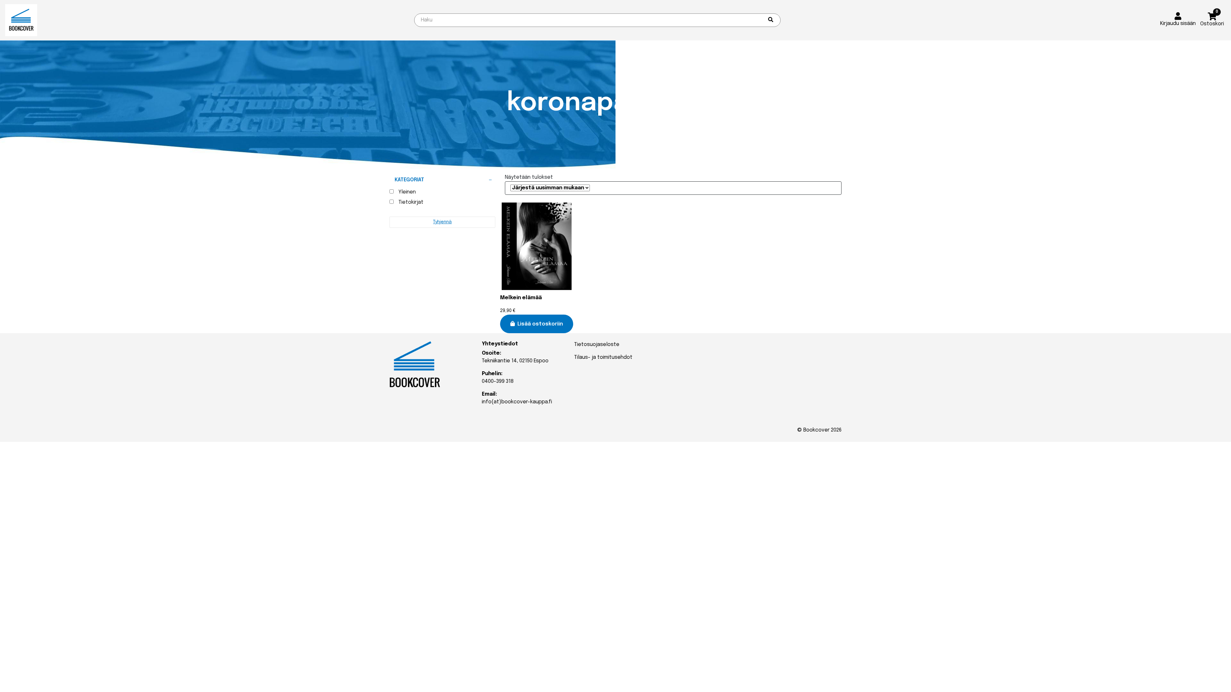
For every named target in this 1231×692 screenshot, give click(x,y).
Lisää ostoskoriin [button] (540, 324)
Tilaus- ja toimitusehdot (603, 357)
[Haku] (770, 20)
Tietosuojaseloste (596, 344)
